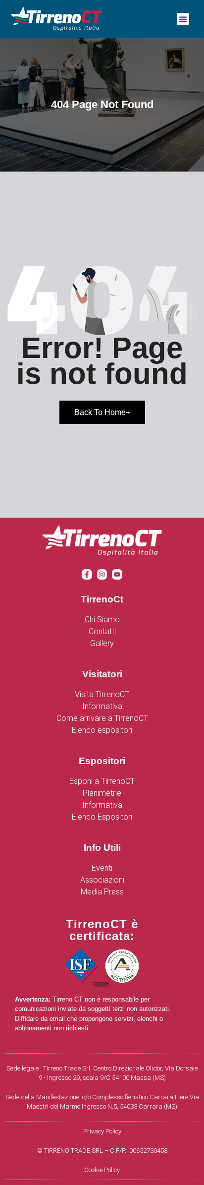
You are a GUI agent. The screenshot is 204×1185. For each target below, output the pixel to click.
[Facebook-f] (87, 574)
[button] (183, 19)
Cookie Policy (102, 1170)
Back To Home (102, 412)
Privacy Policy (102, 1131)
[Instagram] (102, 574)
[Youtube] (117, 574)
